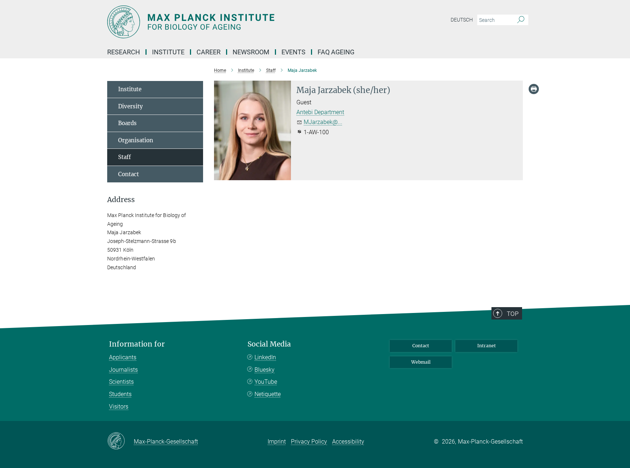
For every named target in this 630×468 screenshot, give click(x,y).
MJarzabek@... (323, 122)
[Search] (520, 20)
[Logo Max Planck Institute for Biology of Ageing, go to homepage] (244, 21)
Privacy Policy (309, 441)
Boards (127, 123)
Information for (137, 344)
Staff (124, 157)
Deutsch (462, 20)
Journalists (123, 369)
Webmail (421, 362)
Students (120, 394)
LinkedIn (265, 357)
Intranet (486, 345)
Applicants (122, 357)
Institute (129, 89)
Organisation (135, 140)
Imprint (277, 441)
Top (512, 313)
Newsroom (251, 52)
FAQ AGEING (337, 52)
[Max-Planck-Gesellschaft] (120, 441)
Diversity (130, 106)
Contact (128, 174)
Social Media (269, 344)
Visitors (118, 406)
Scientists (121, 381)
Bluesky (264, 369)
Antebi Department (320, 112)
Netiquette (267, 394)
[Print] (533, 89)
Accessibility (348, 441)
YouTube (265, 381)
